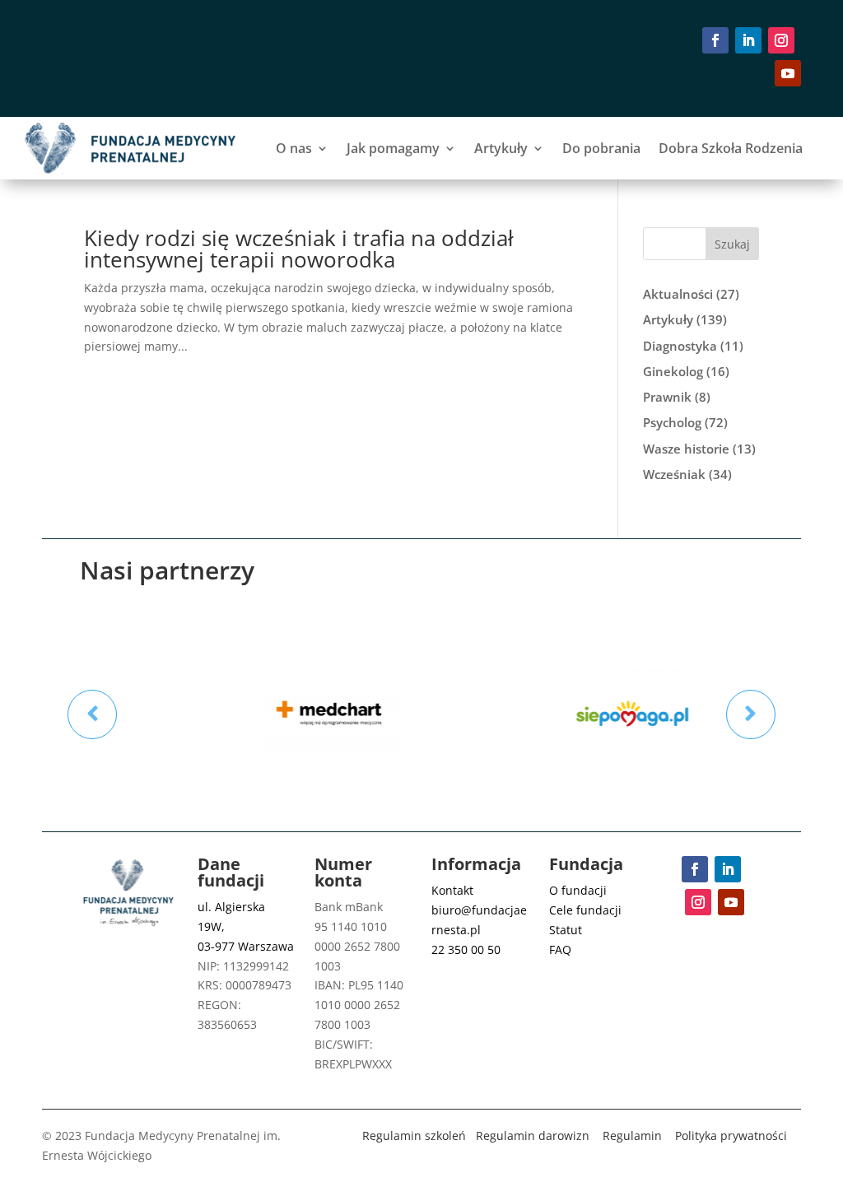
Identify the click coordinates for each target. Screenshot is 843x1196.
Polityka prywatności (731, 1135)
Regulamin (632, 1135)
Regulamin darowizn (532, 1135)
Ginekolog (673, 371)
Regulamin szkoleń (414, 1135)
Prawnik (667, 397)
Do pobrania (601, 148)
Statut (565, 930)
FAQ (560, 949)
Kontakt (452, 890)
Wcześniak (674, 474)
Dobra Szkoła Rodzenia (731, 148)
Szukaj (732, 244)
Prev (92, 714)
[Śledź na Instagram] (781, 40)
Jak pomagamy (393, 148)
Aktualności (678, 294)
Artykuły (501, 148)
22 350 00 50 (466, 949)
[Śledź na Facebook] (715, 40)
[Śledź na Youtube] (788, 73)
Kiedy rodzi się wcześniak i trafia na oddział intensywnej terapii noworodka (299, 248)
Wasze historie (686, 448)
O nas (294, 148)
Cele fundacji (585, 910)
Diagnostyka (680, 345)
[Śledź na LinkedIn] (748, 40)
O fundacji (578, 890)
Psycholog (672, 422)
